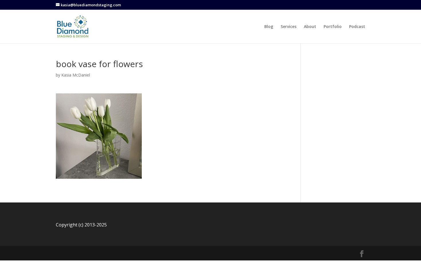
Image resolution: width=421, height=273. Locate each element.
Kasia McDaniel (75, 75)
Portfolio (333, 27)
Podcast (357, 27)
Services (288, 27)
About (310, 27)
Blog (268, 27)
